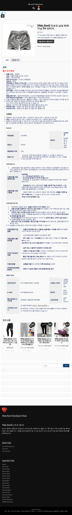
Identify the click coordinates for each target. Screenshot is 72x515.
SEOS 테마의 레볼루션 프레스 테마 (56, 511)
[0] (38, 9)
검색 (66, 365)
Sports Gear (5, 483)
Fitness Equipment (7, 499)
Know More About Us (8, 446)
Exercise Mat (6, 492)
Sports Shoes (6, 473)
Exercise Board (6, 490)
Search (4, 464)
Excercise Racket (7, 495)
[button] (31, 26)
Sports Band (5, 480)
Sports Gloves (6, 478)
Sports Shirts (6, 469)
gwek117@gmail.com (36, 4)
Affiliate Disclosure (7, 501)
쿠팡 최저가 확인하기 (45, 41)
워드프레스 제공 (36, 509)
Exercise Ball (5, 487)
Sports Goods (6, 476)
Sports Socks (6, 485)
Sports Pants (46, 46)
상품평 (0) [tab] (15, 60)
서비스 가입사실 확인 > (40, 305)
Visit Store (5, 449)
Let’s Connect (6, 451)
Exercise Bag (6, 497)
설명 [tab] (7, 60)
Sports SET (5, 466)
